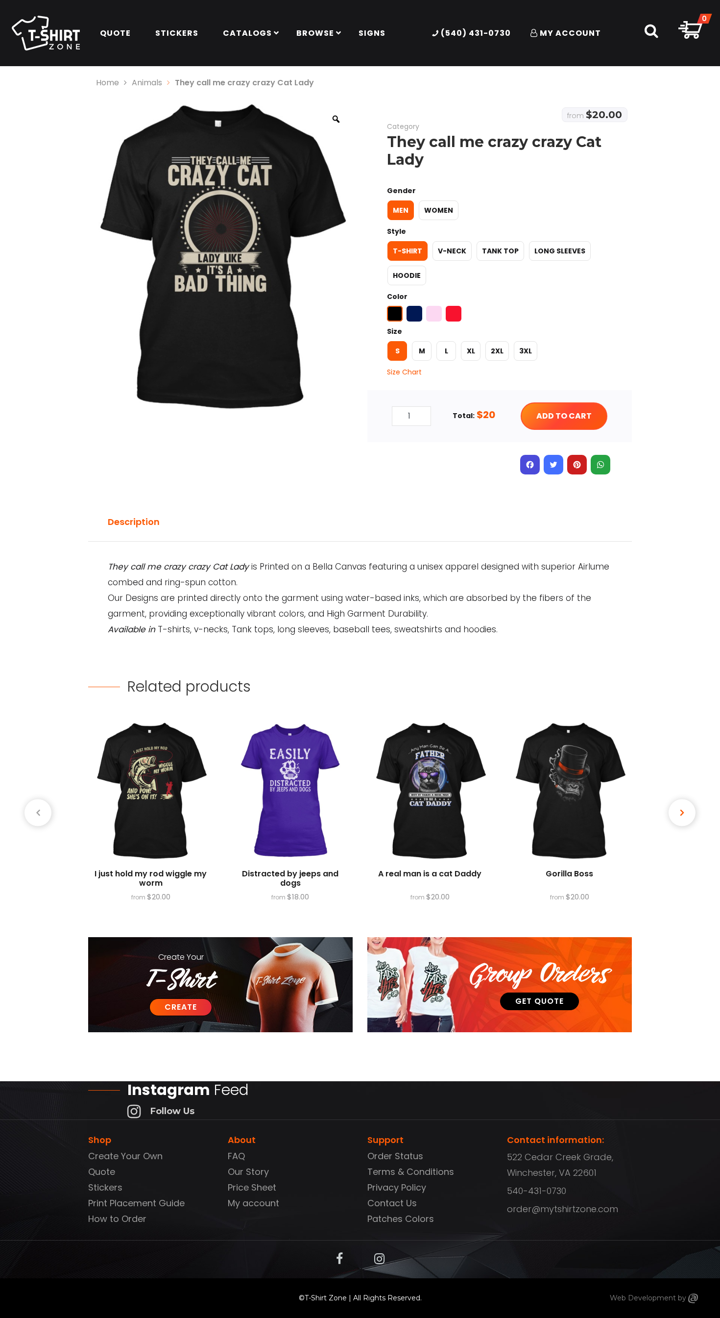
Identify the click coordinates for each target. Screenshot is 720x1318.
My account (253, 1203)
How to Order (117, 1219)
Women (438, 210)
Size (394, 331)
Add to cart (564, 416)
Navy (414, 314)
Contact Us (392, 1203)
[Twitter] (553, 464)
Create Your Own (125, 1156)
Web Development (643, 1297)
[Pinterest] (577, 464)
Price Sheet (252, 1187)
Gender (401, 191)
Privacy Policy (396, 1187)
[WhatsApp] (600, 464)
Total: (464, 416)
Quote (101, 1172)
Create (181, 1007)
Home (107, 82)
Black (395, 314)
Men (400, 210)
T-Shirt (407, 251)
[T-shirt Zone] (693, 1297)
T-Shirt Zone (326, 1297)
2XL (497, 351)
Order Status (395, 1156)
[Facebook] (530, 464)
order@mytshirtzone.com (562, 1209)
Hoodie (407, 275)
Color (397, 296)
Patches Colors (400, 1219)
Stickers (105, 1187)
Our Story (248, 1172)
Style (396, 231)
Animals (147, 82)
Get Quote (539, 1001)
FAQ (236, 1156)
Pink (434, 314)
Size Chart (404, 372)
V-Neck (452, 251)
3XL (525, 351)
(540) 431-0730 (475, 33)
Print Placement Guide (136, 1203)
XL (471, 351)
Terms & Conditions (410, 1172)
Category (403, 126)
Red (453, 314)
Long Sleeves (559, 251)
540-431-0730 (536, 1191)
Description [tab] (134, 522)
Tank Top (500, 251)
